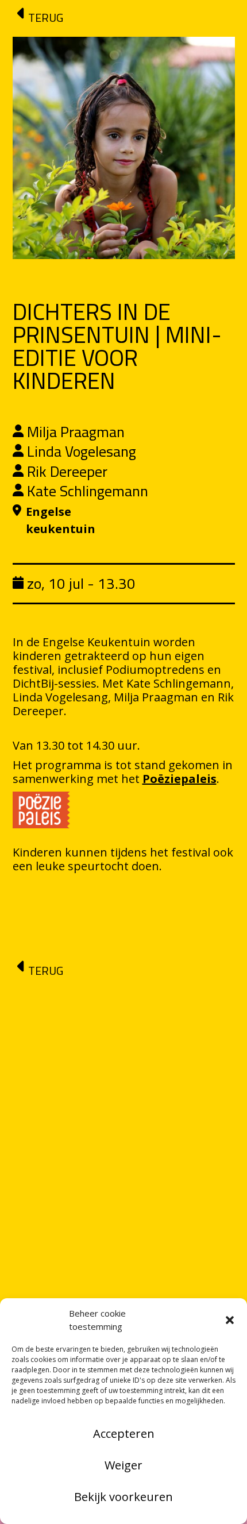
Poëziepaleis (179, 778)
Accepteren (124, 1433)
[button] (230, 1320)
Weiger (123, 1465)
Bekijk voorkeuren (123, 1496)
